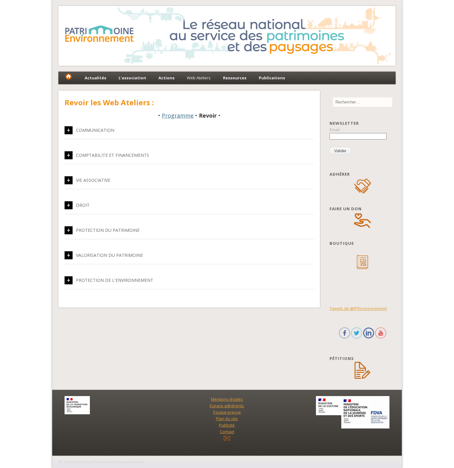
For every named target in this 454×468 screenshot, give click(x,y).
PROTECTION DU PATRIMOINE (108, 230)
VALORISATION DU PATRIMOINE (109, 255)
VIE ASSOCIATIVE (93, 180)
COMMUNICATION (95, 130)
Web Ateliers (199, 78)
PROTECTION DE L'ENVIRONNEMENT (114, 280)
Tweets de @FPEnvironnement (358, 308)
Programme (178, 115)
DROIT (83, 205)
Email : (335, 129)
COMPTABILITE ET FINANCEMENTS (112, 155)
